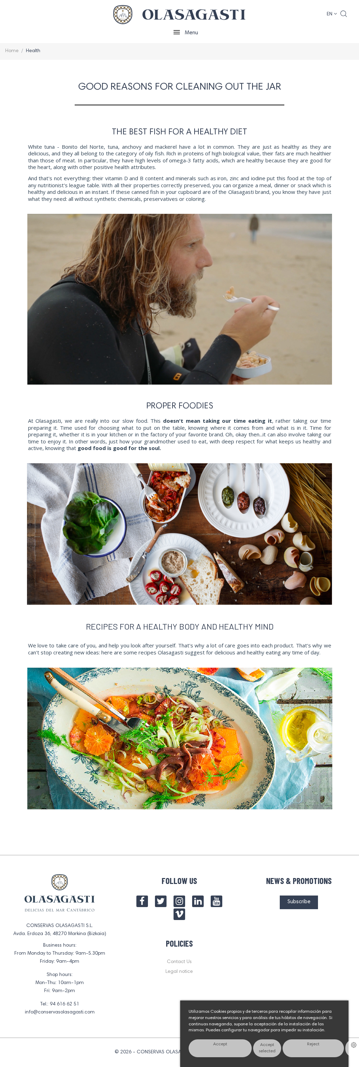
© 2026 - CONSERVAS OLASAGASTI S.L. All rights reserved (179, 1052)
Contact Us (179, 962)
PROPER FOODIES (179, 406)
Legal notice (179, 971)
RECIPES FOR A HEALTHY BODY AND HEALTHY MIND (179, 626)
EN (330, 14)
